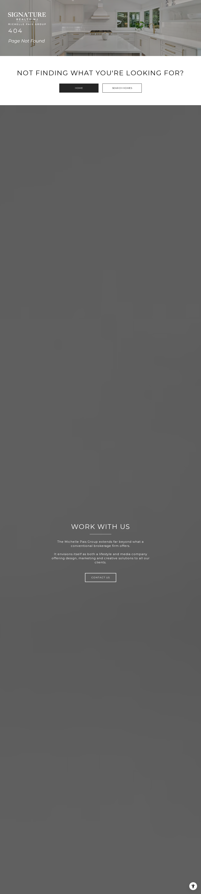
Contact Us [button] (100, 577)
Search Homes (122, 87)
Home (79, 87)
